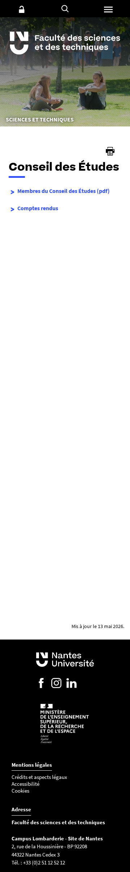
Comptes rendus (37, 208)
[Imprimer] (110, 151)
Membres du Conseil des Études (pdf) (63, 190)
